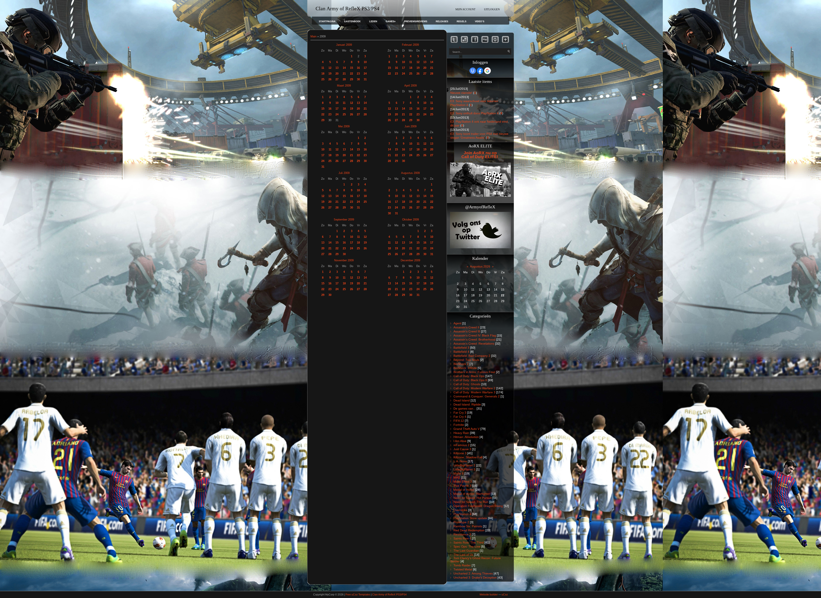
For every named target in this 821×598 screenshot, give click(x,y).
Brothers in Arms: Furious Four (474, 372)
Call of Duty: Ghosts (466, 384)
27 (336, 79)
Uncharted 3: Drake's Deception (475, 577)
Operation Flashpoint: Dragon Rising (478, 506)
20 (336, 73)
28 (344, 79)
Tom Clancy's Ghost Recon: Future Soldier (475, 559)
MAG (456, 477)
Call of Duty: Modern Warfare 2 (474, 388)
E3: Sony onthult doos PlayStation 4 (474, 113)
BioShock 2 (461, 364)
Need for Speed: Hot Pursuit (472, 498)
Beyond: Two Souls (466, 359)
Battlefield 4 (461, 351)
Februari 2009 (410, 44)
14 (344, 67)
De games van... (464, 408)
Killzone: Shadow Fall (467, 457)
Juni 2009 (410, 126)
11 (322, 67)
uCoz (505, 594)
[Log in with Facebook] (480, 71)
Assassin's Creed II (466, 327)
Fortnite (458, 424)
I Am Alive (460, 441)
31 (365, 79)
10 (365, 62)
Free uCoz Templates (358, 594)
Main (313, 36)
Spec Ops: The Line (466, 546)
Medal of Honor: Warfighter (471, 493)
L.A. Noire (460, 461)
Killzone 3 (460, 453)
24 (365, 73)
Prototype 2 (461, 522)
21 (344, 73)
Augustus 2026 (480, 266)
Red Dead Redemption (468, 530)
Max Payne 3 (462, 485)
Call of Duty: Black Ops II (470, 380)
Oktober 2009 (410, 219)
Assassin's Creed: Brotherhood (474, 339)
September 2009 (344, 219)
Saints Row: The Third (468, 542)
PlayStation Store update (470, 518)
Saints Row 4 (462, 538)
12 (329, 67)
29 (351, 79)
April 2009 (410, 85)
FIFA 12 (458, 420)
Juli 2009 (344, 173)
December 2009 (410, 260)
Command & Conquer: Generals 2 (476, 396)
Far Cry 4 (459, 416)
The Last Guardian (466, 550)
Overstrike (460, 510)
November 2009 (344, 260)
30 (358, 79)
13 (336, 67)
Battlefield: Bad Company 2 (471, 355)
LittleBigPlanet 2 (464, 465)
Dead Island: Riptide (467, 404)
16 (358, 67)
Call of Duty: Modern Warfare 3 (474, 392)
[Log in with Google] (487, 70)
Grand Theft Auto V (466, 429)
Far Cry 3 (459, 412)
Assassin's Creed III (466, 331)
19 (329, 73)
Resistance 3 (462, 534)
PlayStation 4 (462, 514)
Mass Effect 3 (462, 481)
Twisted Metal (462, 569)
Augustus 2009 (410, 173)
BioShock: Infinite (465, 368)
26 (329, 79)
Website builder (489, 594)
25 (322, 79)
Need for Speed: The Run (470, 502)
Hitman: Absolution (466, 437)
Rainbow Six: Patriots (467, 526)
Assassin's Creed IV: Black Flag (474, 335)
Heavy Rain (461, 433)
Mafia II (458, 473)
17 (365, 67)
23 (358, 73)
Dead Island (461, 400)
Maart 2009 (344, 85)
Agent (457, 323)
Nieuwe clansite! (461, 92)
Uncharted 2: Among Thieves (473, 573)
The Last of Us (463, 554)
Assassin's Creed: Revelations (473, 343)
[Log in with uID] (473, 71)
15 (351, 67)
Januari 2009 (344, 44)
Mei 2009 (344, 126)
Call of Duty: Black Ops (468, 376)
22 (351, 73)
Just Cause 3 (462, 449)
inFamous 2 (461, 445)
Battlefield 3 (461, 347)
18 (322, 73)
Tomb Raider (462, 565)
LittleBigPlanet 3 (464, 469)
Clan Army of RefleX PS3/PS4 (389, 594)
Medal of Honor (463, 489)
